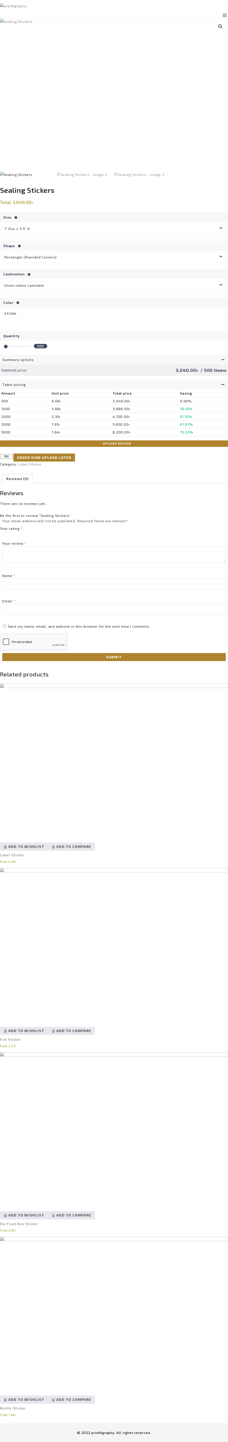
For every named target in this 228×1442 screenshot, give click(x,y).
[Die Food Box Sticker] (114, 1128)
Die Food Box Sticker (19, 1224)
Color (8, 302)
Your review (14, 543)
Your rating (11, 528)
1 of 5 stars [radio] (5, 533)
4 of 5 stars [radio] (24, 533)
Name (8, 575)
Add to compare (73, 846)
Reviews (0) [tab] (17, 478)
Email (8, 601)
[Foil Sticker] (114, 944)
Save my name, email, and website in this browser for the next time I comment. (79, 626)
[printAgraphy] (114, 6)
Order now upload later (44, 457)
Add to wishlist (26, 846)
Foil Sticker (10, 1039)
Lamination (14, 274)
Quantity (11, 336)
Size (7, 217)
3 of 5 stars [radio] (17, 533)
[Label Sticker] (114, 759)
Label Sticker (29, 464)
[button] (220, 26)
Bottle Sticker (13, 1408)
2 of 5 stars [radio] (11, 533)
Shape (9, 246)
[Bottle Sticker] (114, 1313)
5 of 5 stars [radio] (30, 533)
